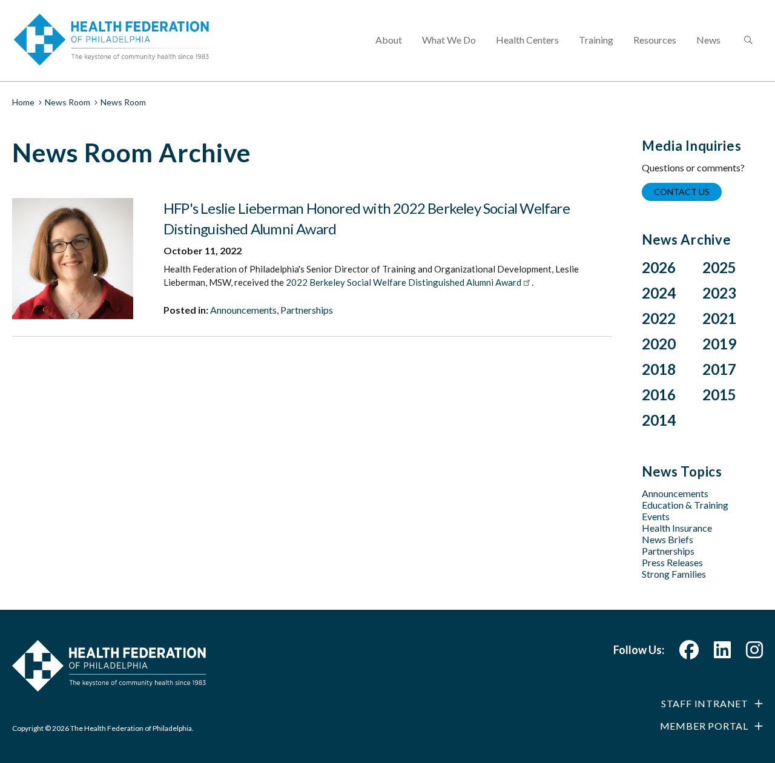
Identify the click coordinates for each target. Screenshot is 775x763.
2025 (719, 267)
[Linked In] (722, 653)
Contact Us (682, 192)
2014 (659, 420)
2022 (659, 318)
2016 (659, 394)
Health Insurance (677, 527)
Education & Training (685, 504)
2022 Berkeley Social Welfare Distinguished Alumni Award (403, 282)
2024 (659, 293)
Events (656, 516)
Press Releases (672, 562)
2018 (659, 369)
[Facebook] (689, 653)
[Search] (747, 40)
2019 (719, 343)
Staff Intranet (704, 703)
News (708, 39)
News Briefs (667, 539)
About (388, 39)
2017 (719, 369)
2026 (659, 267)
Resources (654, 39)
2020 (659, 343)
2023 (719, 293)
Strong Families (674, 574)
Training (596, 39)
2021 (719, 318)
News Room (67, 102)
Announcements (243, 309)
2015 (719, 394)
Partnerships (306, 309)
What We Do (449, 39)
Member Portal (704, 726)
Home (23, 102)
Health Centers (527, 39)
